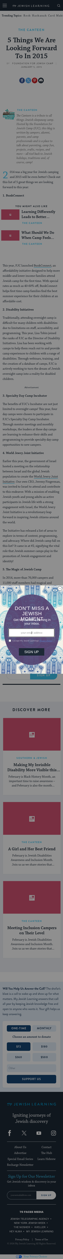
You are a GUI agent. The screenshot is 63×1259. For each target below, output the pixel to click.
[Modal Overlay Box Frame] (31, 629)
